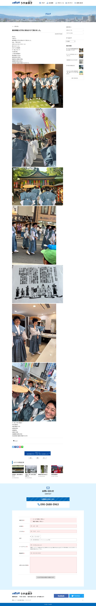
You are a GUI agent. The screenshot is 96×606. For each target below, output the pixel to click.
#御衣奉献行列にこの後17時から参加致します (38, 454)
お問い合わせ (80, 2)
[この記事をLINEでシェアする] (22, 447)
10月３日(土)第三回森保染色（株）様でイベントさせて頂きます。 (72, 72)
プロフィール (60, 2)
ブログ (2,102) (69, 33)
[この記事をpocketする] (20, 447)
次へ (44, 457)
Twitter (77, 595)
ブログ (43, 2)
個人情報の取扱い (21, 600)
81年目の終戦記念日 (70, 65)
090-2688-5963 (49, 504)
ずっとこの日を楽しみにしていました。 (72, 55)
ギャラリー (70, 2)
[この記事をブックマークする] (18, 447)
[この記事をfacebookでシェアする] (15, 447)
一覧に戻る (16, 26)
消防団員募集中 (54, 474)
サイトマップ (28, 600)
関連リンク (14, 600)
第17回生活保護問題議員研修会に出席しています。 (72, 49)
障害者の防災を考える (42, 474)
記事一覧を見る (75, 78)
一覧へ (37, 457)
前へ (31, 457)
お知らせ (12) (69, 30)
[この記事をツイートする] (13, 447)
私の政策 (51, 2)
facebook (61, 596)
